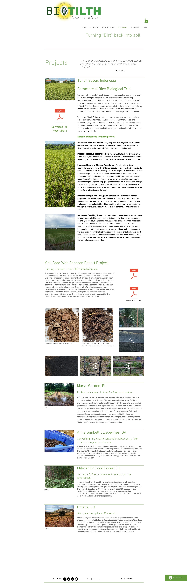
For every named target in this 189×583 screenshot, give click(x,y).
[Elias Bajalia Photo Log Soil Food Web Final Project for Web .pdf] (134, 293)
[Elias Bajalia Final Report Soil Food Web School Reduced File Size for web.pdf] (134, 274)
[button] (146, 20)
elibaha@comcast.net (92, 579)
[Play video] (131, 317)
